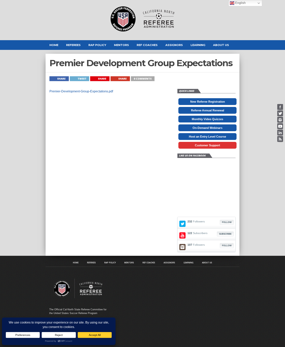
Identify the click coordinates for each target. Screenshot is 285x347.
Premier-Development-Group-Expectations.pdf (81, 91)
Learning (198, 45)
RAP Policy (97, 45)
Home (53, 45)
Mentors (121, 45)
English (240, 2)
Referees (73, 45)
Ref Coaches (147, 45)
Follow (226, 222)
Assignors (174, 45)
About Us (221, 45)
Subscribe (225, 234)
